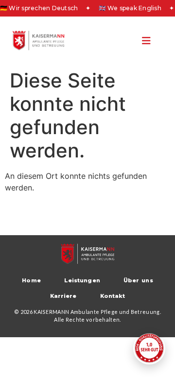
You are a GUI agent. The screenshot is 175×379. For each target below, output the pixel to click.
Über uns (138, 280)
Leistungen (82, 280)
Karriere (63, 296)
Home (31, 280)
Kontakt (112, 296)
